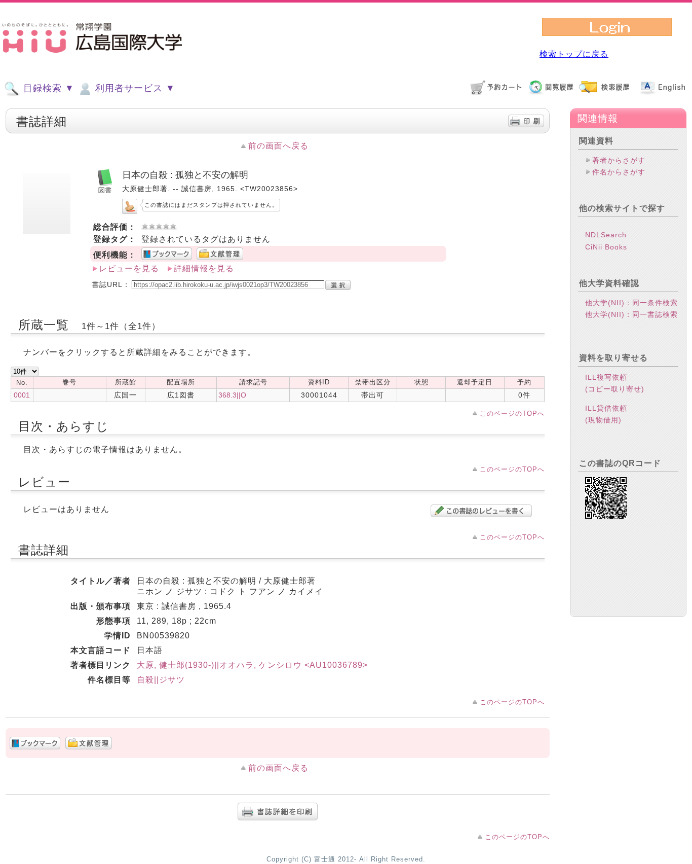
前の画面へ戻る (278, 145)
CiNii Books (606, 247)
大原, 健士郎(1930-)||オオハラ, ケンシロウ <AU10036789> (252, 665)
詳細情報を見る (204, 268)
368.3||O (232, 395)
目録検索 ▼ (47, 88)
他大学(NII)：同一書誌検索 (631, 314)
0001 (22, 395)
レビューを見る (129, 268)
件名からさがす (618, 172)
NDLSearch (606, 235)
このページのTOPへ (512, 413)
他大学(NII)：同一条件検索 (631, 303)
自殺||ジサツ (161, 679)
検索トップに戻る (574, 54)
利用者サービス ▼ (133, 88)
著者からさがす (618, 160)
